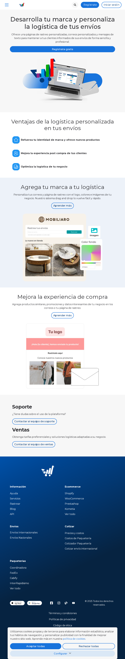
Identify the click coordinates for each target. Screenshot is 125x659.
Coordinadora (18, 567)
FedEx (14, 572)
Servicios (15, 498)
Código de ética (62, 625)
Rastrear (15, 503)
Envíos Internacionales (24, 532)
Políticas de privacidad (62, 619)
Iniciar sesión (111, 4)
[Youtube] (73, 603)
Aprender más (62, 205)
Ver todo (70, 514)
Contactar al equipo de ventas (33, 444)
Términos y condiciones (62, 613)
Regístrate (90, 4)
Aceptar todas (35, 646)
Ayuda (14, 493)
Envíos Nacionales (21, 537)
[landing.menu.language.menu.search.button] (75, 5)
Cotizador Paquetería (78, 543)
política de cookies (74, 638)
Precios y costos (74, 533)
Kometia (70, 508)
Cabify (13, 578)
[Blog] (66, 603)
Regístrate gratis (62, 49)
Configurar (60, 653)
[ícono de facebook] (51, 603)
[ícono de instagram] (59, 603)
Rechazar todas (89, 646)
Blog (13, 508)
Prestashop (72, 503)
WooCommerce (74, 498)
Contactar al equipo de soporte (34, 421)
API (12, 514)
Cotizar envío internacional (81, 548)
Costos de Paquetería (78, 538)
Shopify (69, 493)
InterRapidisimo (19, 583)
